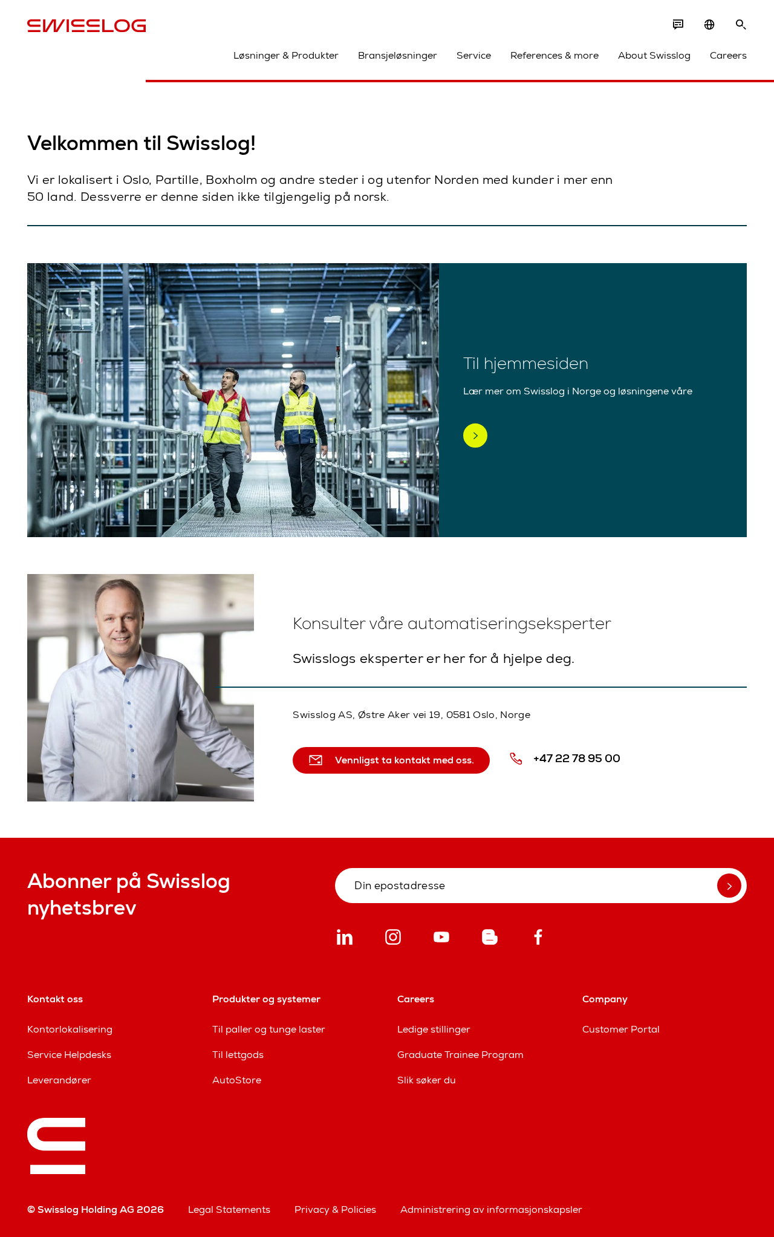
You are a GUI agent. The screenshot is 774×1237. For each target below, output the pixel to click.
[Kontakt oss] (678, 24)
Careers (728, 55)
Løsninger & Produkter (286, 55)
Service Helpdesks (69, 1054)
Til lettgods (238, 1054)
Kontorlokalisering (69, 1029)
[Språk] (709, 24)
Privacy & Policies (335, 1209)
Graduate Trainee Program (460, 1054)
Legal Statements (229, 1209)
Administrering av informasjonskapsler (491, 1209)
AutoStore (236, 1080)
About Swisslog (654, 55)
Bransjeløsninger (397, 55)
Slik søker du (426, 1080)
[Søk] (741, 24)
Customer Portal (621, 1029)
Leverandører (59, 1080)
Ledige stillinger (433, 1029)
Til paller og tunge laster (268, 1029)
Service (474, 55)
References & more (554, 55)
